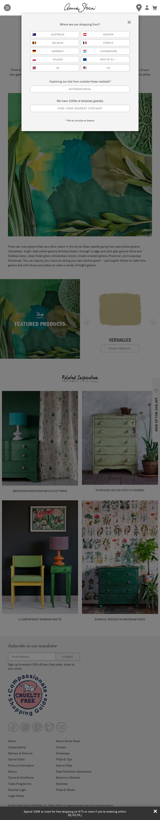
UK (58, 68)
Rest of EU (108, 59)
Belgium (58, 42)
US (108, 68)
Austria (108, 34)
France (108, 42)
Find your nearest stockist (80, 108)
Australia (58, 34)
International (80, 89)
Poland (58, 59)
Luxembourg (108, 51)
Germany (58, 51)
